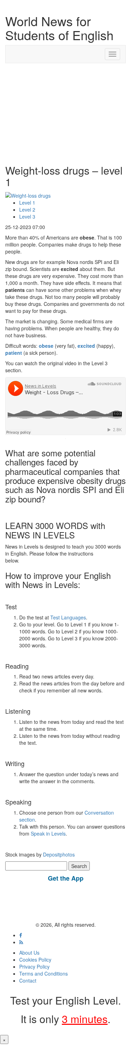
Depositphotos (58, 854)
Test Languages (68, 617)
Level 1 (27, 202)
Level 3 (27, 216)
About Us (29, 952)
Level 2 (27, 209)
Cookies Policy (35, 959)
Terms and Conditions (43, 973)
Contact (27, 980)
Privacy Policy (34, 966)
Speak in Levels (48, 833)
